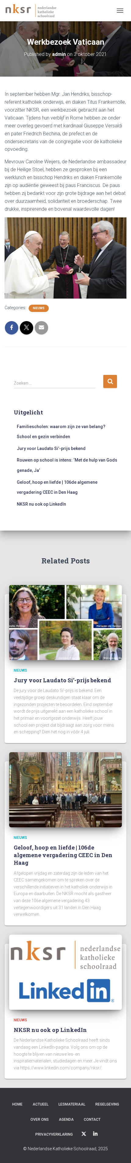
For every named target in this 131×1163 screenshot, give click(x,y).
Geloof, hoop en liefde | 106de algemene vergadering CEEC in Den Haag (63, 855)
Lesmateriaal (71, 1104)
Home (17, 1104)
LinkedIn (95, 1134)
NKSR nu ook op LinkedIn (41, 504)
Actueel (40, 1104)
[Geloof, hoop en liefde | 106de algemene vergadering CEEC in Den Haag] (65, 789)
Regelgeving (107, 1104)
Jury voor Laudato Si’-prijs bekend (51, 448)
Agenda (66, 1119)
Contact (92, 1119)
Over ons (39, 1119)
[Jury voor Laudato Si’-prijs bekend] (65, 622)
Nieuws (38, 308)
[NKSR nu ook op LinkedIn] (65, 971)
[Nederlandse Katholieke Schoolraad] (33, 10)
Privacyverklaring (54, 1134)
